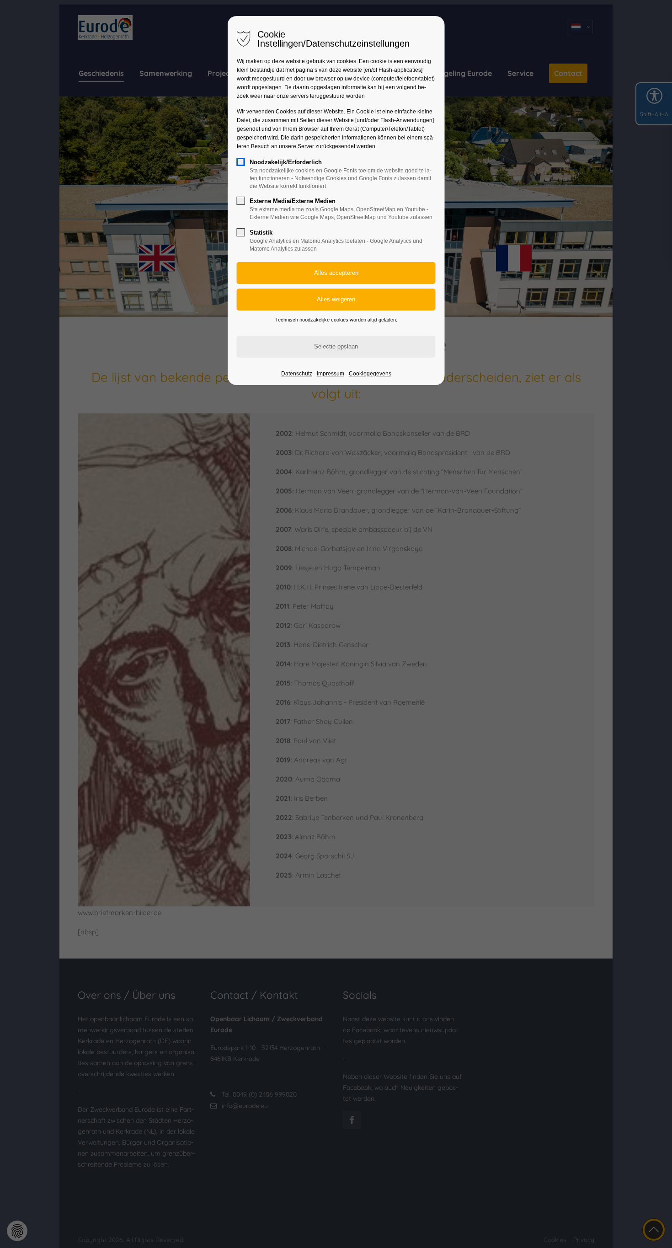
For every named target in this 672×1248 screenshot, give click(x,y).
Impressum (330, 373)
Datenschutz (296, 373)
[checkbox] (241, 162)
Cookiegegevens (370, 373)
